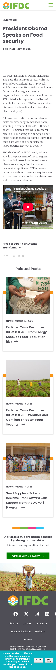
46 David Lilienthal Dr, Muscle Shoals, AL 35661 (28, 647)
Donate (28, 639)
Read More (49, 660)
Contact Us (41, 623)
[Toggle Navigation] (51, 5)
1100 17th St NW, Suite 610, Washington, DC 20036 (28, 649)
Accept (38, 659)
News (9, 320)
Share (6, 256)
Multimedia (10, 19)
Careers (27, 623)
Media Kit (40, 631)
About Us (13, 623)
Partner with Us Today (26, 556)
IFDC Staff (9, 49)
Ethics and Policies (21, 631)
